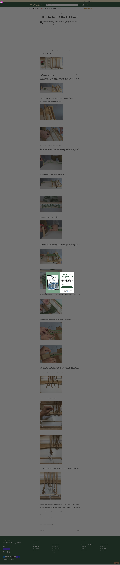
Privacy (69, 291)
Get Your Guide (67, 287)
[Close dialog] (73, 273)
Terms (67, 291)
